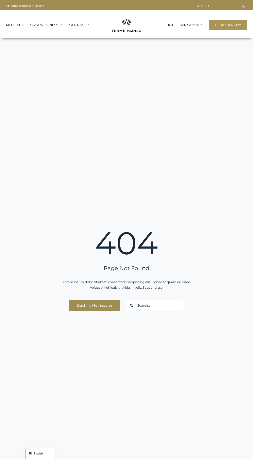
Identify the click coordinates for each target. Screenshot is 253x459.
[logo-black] (126, 19)
